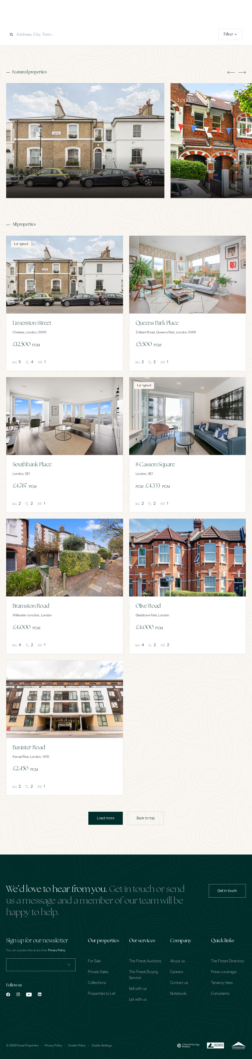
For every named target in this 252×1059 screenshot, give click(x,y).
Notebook (178, 994)
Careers (176, 972)
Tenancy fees (221, 983)
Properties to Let (101, 994)
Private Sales (98, 972)
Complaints (220, 994)
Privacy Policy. (57, 950)
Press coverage (223, 972)
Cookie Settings (102, 1045)
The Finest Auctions (145, 961)
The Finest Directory (227, 961)
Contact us (179, 983)
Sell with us (138, 989)
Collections (97, 983)
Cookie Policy (77, 1045)
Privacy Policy (53, 1045)
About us (177, 961)
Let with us (138, 999)
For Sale (94, 961)
